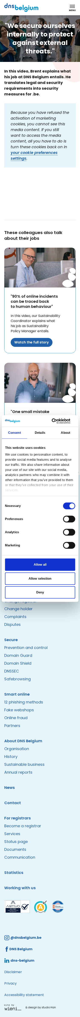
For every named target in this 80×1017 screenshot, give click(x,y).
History (10, 756)
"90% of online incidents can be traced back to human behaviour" (34, 301)
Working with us (20, 887)
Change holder (18, 608)
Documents (15, 849)
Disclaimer (13, 972)
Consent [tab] (14, 432)
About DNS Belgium (23, 741)
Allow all (40, 564)
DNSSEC (11, 671)
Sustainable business (24, 764)
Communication (19, 857)
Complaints (15, 616)
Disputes (12, 624)
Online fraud (16, 717)
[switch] (69, 519)
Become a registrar (22, 826)
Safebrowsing (17, 679)
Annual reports (18, 772)
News (9, 787)
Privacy (10, 983)
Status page (16, 841)
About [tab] (65, 432)
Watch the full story (31, 342)
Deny (40, 592)
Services (12, 833)
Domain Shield (17, 663)
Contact (12, 802)
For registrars (17, 818)
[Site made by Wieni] (14, 1007)
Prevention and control (26, 647)
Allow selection (40, 578)
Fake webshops (19, 710)
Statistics (13, 872)
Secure (11, 639)
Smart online (17, 694)
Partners (12, 725)
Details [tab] (40, 432)
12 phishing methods (23, 702)
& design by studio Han (40, 1007)
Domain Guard (18, 655)
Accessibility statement (24, 994)
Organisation (16, 748)
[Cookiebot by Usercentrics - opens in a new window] (57, 421)
